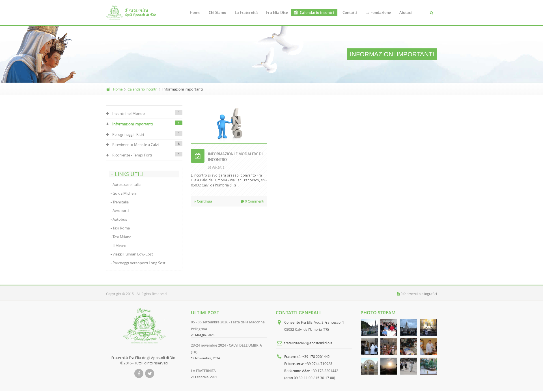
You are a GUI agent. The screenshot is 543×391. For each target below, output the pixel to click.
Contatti (349, 12)
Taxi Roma (121, 228)
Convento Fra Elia (298, 322)
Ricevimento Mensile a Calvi (135, 144)
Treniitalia (121, 202)
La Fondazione (378, 12)
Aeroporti (121, 210)
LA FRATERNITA (203, 370)
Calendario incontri (317, 12)
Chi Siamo (217, 12)
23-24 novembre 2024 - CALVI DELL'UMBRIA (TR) (226, 349)
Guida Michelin (125, 193)
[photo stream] (369, 327)
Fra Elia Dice (277, 12)
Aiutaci (405, 12)
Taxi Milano (122, 236)
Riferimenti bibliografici (418, 293)
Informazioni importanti (132, 123)
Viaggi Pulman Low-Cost (133, 254)
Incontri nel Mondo (128, 113)
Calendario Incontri (143, 89)
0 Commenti (254, 201)
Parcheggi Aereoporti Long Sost (139, 262)
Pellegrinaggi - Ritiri (128, 134)
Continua (204, 201)
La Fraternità (246, 12)
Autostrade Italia (127, 184)
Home (195, 12)
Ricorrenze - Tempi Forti (132, 155)
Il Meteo (119, 245)
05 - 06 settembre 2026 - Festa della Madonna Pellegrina (228, 325)
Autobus (120, 219)
